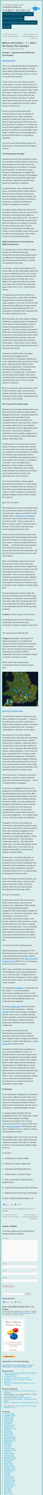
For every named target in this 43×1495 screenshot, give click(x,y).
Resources (33, 22)
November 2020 (9, 1439)
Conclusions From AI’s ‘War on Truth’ (17, 1378)
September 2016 (10, 1485)
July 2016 (7, 1488)
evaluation (19, 988)
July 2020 (7, 1444)
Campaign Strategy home (11, 14)
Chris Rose (6, 27)
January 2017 (9, 1478)
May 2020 (7, 1447)
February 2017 (9, 1477)
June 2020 (7, 1445)
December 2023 (9, 1425)
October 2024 (9, 1420)
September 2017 (10, 1470)
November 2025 (9, 1415)
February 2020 (9, 1449)
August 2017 (8, 1472)
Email (4, 1271)
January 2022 (9, 1434)
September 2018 (10, 1458)
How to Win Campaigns (10, 22)
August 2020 (8, 1442)
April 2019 (7, 1452)
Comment (5, 1238)
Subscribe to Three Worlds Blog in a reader (18, 1365)
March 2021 (8, 1435)
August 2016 (8, 1487)
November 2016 (9, 1482)
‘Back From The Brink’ (25, 516)
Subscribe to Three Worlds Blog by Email (17, 1367)
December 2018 (9, 1457)
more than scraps (13, 1126)
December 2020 (9, 1437)
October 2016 (9, 1483)
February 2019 (9, 1454)
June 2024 (7, 1424)
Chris (22, 49)
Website (4, 1278)
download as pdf (8, 61)
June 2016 (7, 1490)
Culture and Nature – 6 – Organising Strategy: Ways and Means (30, 36)
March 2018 (8, 1463)
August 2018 (8, 1460)
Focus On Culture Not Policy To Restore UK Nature (10, 35)
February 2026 (9, 1414)
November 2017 (9, 1468)
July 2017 (7, 1473)
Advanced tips (7, 18)
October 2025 (9, 1417)
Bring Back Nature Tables (15, 1396)
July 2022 (7, 1430)
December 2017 (9, 1467)
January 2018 (9, 1465)
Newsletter (24, 22)
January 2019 (9, 1455)
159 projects (15, 1007)
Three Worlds (19, 18)
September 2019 (10, 1450)
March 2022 (8, 1432)
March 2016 (8, 1493)
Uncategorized (21, 1209)
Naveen (6, 1391)
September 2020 (10, 1440)
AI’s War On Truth (10, 1376)
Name (4, 1264)
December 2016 (9, 1480)
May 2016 (7, 1492)
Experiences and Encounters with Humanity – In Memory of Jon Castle (20, 1399)
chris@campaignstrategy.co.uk (22, 1313)
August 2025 (8, 1419)
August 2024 (8, 1422)
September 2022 (10, 1429)
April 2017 (7, 1475)
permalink (5, 1211)
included (5, 1012)
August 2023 (8, 1427)
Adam (6, 1402)
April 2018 (7, 1462)
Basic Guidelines (27, 14)
